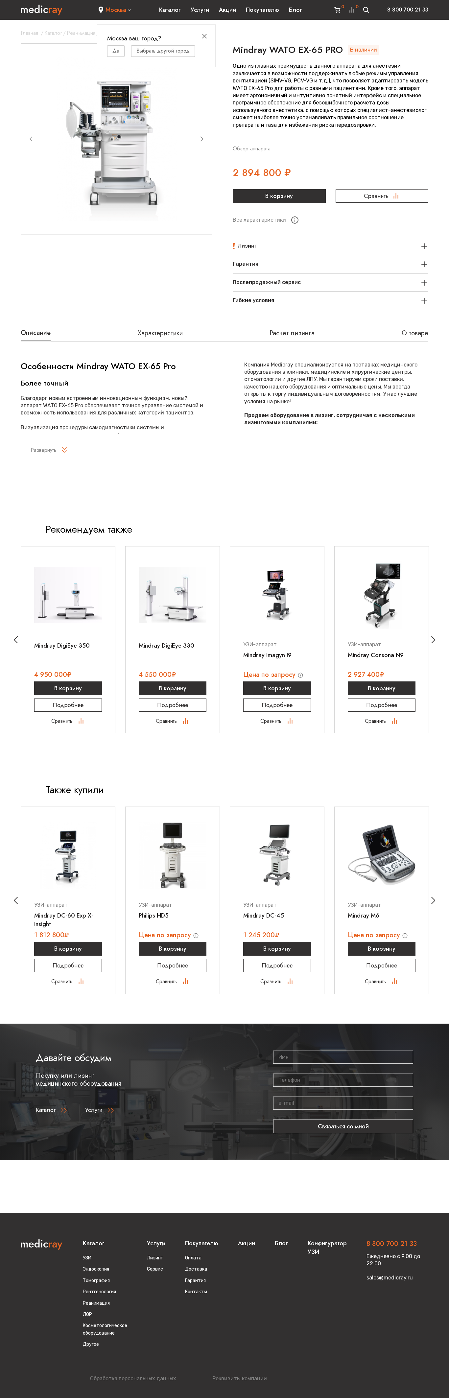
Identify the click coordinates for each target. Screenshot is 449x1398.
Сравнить (376, 196)
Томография (96, 1280)
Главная (29, 33)
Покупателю (262, 10)
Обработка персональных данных (133, 1378)
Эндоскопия (96, 1269)
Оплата (193, 1258)
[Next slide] (202, 139)
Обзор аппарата (252, 148)
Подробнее (68, 705)
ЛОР (87, 1314)
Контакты (196, 1292)
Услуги (200, 10)
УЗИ (87, 1258)
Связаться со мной (343, 1126)
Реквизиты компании (239, 1378)
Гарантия (195, 1280)
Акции (227, 10)
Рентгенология (99, 1292)
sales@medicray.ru (389, 1278)
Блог (295, 10)
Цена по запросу (270, 674)
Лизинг (155, 1258)
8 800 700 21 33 (407, 9)
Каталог (170, 10)
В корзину (279, 196)
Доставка (196, 1269)
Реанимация (81, 33)
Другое (91, 1344)
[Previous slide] (31, 139)
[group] (116, 139)
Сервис (155, 1269)
